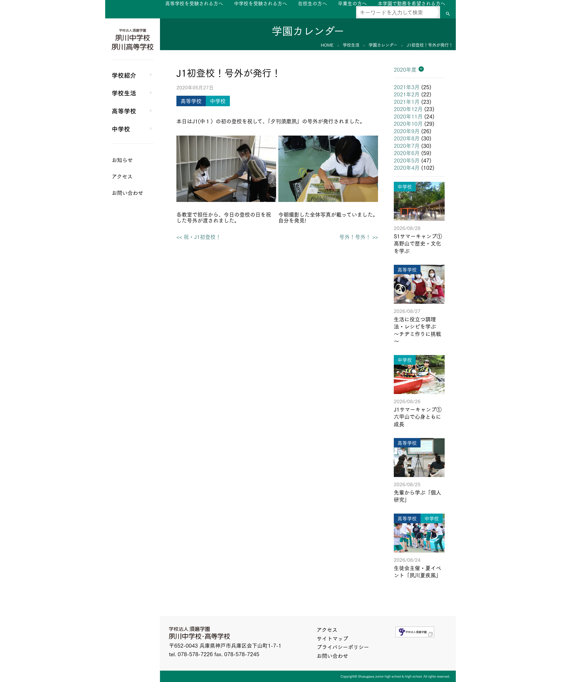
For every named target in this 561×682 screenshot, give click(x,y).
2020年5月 (407, 160)
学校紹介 (124, 74)
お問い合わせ (332, 655)
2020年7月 (407, 145)
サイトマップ (332, 638)
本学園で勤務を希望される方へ (411, 3)
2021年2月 (407, 94)
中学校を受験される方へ (260, 3)
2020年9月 (407, 131)
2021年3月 (407, 87)
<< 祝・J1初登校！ (198, 237)
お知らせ (122, 159)
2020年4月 (407, 167)
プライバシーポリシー (343, 647)
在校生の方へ (312, 3)
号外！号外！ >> (358, 237)
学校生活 (124, 92)
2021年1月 (407, 101)
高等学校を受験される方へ (194, 3)
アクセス (327, 629)
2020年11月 (408, 116)
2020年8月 (407, 138)
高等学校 (124, 110)
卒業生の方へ (352, 3)
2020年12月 (408, 108)
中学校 (121, 128)
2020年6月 (407, 152)
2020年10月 (408, 123)
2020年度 (405, 69)
